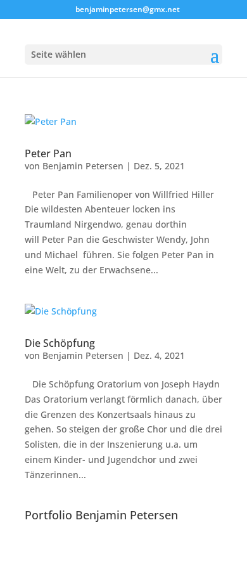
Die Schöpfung (60, 343)
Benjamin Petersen (83, 166)
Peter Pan (48, 153)
